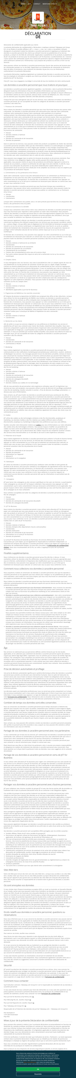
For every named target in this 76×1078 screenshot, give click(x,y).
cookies (38, 425)
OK (38, 1069)
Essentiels (38, 1074)
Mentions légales (50, 4)
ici (37, 852)
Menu (23, 4)
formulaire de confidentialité (17, 697)
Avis (29, 4)
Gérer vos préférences (30, 1062)
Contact (36, 4)
